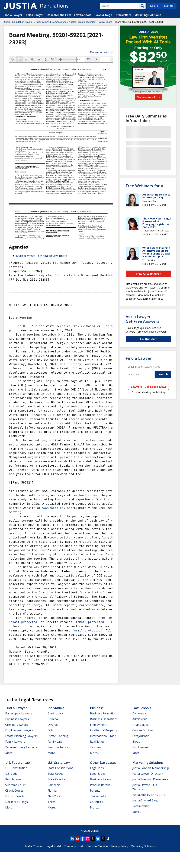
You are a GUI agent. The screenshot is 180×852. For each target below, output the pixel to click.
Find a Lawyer (13, 15)
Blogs (136, 741)
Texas (52, 802)
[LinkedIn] (72, 838)
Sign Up (168, 5)
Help (81, 846)
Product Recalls (100, 785)
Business (97, 708)
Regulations (13, 779)
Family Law (55, 741)
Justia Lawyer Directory (147, 774)
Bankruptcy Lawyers (18, 713)
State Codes (55, 774)
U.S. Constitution (16, 768)
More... (9, 753)
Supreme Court (15, 785)
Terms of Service (97, 846)
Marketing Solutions (147, 15)
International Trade (103, 736)
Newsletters (123, 15)
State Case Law (58, 779)
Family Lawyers (15, 741)
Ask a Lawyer (34, 15)
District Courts (14, 796)
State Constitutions (60, 768)
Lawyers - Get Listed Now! (148, 386)
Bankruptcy (55, 713)
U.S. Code (11, 774)
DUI (50, 730)
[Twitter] (103, 838)
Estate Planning (58, 736)
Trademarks (98, 796)
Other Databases (103, 762)
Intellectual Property (103, 730)
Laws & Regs (103, 15)
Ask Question (148, 339)
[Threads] (93, 838)
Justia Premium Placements (150, 779)
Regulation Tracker (22, 21)
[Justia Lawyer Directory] (108, 838)
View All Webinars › (148, 273)
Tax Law (95, 747)
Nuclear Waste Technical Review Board (90, 21)
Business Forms (100, 779)
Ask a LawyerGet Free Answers (142, 319)
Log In (154, 5)
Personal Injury (58, 747)
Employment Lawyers (19, 730)
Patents (95, 790)
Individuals (56, 708)
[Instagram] (87, 838)
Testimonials (140, 806)
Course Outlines (143, 730)
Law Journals (140, 736)
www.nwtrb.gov (53, 508)
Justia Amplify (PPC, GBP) (148, 795)
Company (70, 846)
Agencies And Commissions (51, 21)
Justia (7, 21)
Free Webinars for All (146, 185)
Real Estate (97, 741)
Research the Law (59, 15)
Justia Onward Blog (145, 800)
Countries (96, 802)
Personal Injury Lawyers (21, 747)
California (54, 785)
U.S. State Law (59, 762)
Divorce (53, 725)
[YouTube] (77, 838)
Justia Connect (34, 846)
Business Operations (104, 719)
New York (54, 796)
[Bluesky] (98, 838)
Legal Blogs (97, 774)
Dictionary (139, 713)
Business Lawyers (17, 719)
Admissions (139, 719)
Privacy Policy (119, 846)
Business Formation (103, 713)
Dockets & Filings (16, 802)
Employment (98, 725)
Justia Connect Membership (150, 768)
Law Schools (82, 15)
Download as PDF (101, 52)
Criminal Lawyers (16, 725)
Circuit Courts (14, 790)
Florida (52, 790)
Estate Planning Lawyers (21, 736)
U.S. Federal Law (18, 762)
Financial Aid (140, 725)
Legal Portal (53, 846)
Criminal (53, 719)
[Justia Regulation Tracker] (20, 6)
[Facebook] (82, 838)
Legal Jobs (97, 768)
